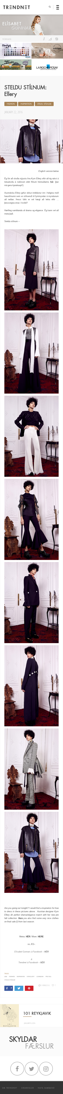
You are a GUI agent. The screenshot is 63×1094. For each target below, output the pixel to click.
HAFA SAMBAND (46, 1088)
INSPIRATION (26, 104)
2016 (5, 976)
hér (51, 182)
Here (20, 918)
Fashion (12, 976)
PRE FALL (48, 976)
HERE (41, 936)
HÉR (28, 936)
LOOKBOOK (40, 976)
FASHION (11, 104)
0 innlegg (46, 985)
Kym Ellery (30, 976)
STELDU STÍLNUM (44, 104)
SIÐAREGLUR (27, 1088)
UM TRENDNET (9, 1088)
